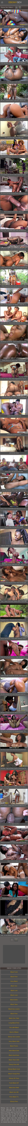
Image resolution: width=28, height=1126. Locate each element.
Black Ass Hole (14, 1087)
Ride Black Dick (14, 1050)
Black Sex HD (14, 1092)
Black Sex (14, 986)
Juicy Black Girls (14, 1041)
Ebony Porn (14, 1101)
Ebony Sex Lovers (14, 1037)
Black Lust (14, 990)
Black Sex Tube (14, 1018)
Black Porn (14, 976)
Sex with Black (14, 1027)
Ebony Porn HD (14, 1064)
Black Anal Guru (14, 1055)
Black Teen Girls (14, 1060)
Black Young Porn (14, 1073)
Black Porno (14, 1046)
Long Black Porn (14, 1023)
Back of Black (14, 1032)
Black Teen (14, 1004)
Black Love (14, 995)
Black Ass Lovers (14, 1009)
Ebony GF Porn (14, 1078)
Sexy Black (14, 981)
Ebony (15, 2)
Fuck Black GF (14, 1083)
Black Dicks (14, 1000)
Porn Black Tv (14, 1097)
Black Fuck (14, 972)
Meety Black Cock (14, 1069)
